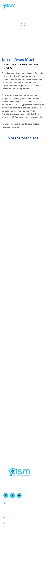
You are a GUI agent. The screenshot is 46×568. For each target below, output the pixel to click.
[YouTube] (19, 495)
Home (6, 534)
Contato (7, 555)
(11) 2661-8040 (13, 522)
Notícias (7, 551)
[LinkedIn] (12, 495)
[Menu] (40, 6)
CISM (6, 538)
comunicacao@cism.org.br (18, 517)
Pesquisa (8, 547)
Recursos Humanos (12, 542)
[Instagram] (5, 495)
